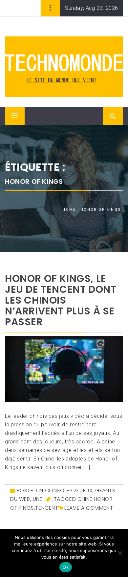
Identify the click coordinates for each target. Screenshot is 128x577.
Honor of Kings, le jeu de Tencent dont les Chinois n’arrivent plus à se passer (60, 300)
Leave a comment (88, 508)
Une (38, 499)
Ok (66, 567)
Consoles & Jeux (69, 490)
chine (85, 499)
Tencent (46, 508)
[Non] (120, 553)
